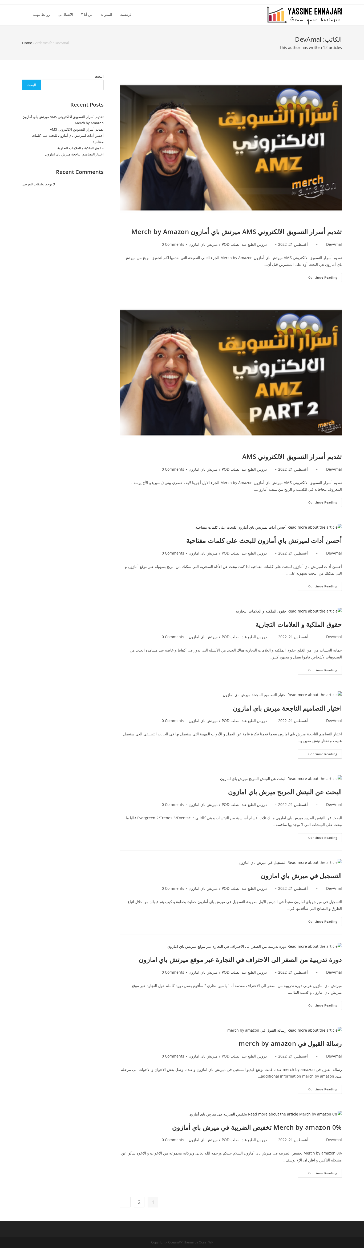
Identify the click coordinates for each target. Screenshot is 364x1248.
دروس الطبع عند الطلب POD (244, 244)
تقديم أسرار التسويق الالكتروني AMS (292, 456)
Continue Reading (317, 278)
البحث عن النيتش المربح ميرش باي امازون (285, 791)
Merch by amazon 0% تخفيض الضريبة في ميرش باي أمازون (257, 1127)
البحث (99, 76)
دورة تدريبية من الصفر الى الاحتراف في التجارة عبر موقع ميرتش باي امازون (240, 959)
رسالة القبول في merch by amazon (290, 1043)
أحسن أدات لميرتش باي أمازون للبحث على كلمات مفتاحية (264, 540)
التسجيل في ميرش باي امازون (301, 875)
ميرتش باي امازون (203, 244)
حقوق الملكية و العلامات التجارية (299, 624)
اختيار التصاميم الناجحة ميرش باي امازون (287, 708)
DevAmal (334, 244)
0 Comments (173, 244)
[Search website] (23, 14)
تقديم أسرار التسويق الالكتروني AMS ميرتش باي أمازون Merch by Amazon (236, 231)
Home (27, 42)
